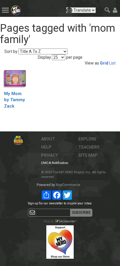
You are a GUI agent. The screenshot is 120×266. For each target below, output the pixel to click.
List (112, 63)
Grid (104, 63)
